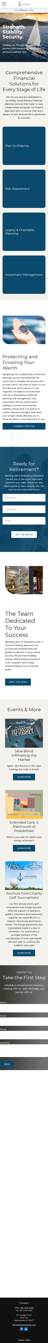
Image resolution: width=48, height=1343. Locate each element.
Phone (3, 1029)
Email (3, 1015)
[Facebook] (21, 1329)
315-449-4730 (27, 1308)
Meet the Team (18, 682)
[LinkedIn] (26, 1329)
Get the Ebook (24, 534)
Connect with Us (24, 426)
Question (5, 1042)
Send (7, 1064)
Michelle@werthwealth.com (24, 1325)
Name (3, 1002)
